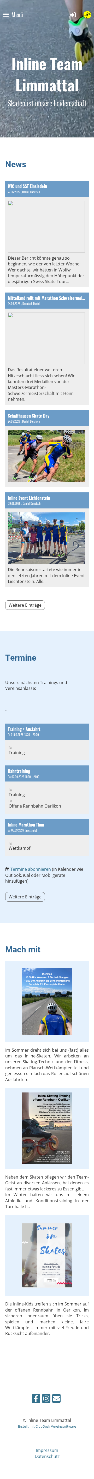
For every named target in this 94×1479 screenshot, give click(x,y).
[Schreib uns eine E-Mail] (56, 1399)
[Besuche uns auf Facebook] (36, 1399)
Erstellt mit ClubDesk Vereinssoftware (47, 1426)
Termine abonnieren (30, 869)
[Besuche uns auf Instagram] (46, 1399)
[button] (47, 742)
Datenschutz (47, 1456)
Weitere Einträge (25, 605)
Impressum (47, 1450)
